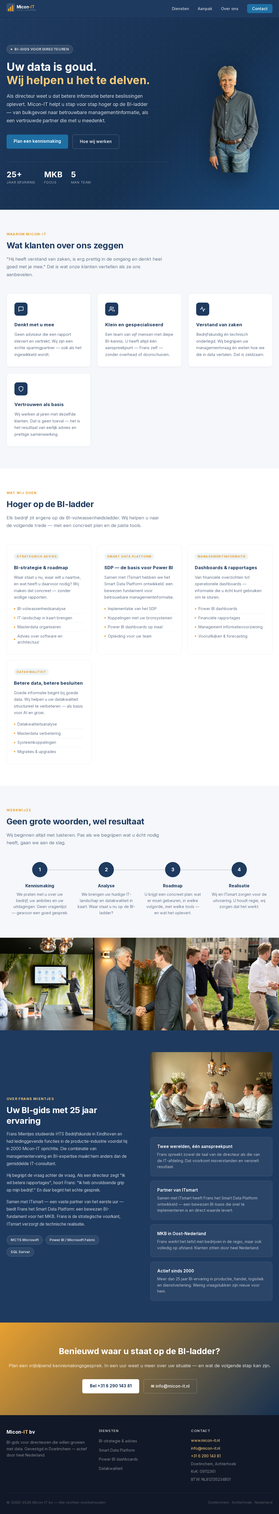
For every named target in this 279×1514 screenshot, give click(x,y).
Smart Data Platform (117, 1450)
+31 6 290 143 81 (206, 1456)
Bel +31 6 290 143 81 (111, 1385)
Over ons (229, 8)
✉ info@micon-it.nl (170, 1386)
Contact (260, 8)
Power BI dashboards (118, 1459)
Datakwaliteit (111, 1468)
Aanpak (205, 8)
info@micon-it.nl (205, 1448)
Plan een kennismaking (37, 141)
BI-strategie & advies (118, 1441)
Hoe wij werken (96, 141)
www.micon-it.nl (205, 1440)
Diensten (180, 8)
